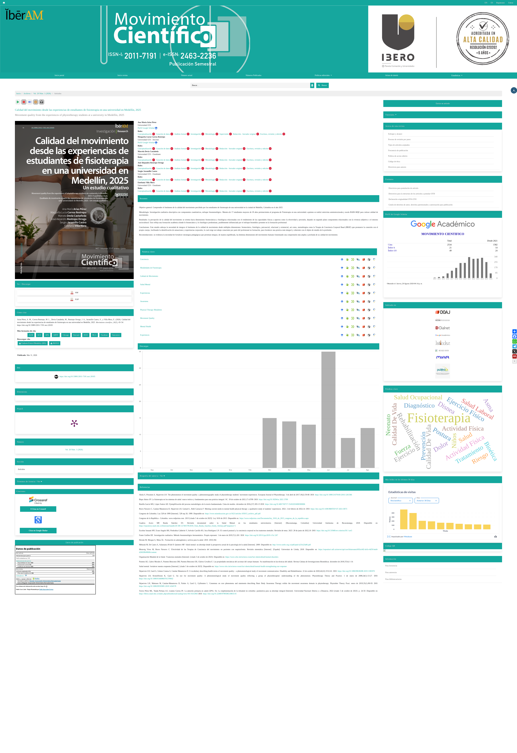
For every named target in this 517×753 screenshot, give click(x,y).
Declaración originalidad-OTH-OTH (402, 199)
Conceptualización (145, 134)
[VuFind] (348, 259)
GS (26, 575)
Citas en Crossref (38, 509)
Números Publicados (253, 75)
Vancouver (116, 335)
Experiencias (145, 293)
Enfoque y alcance (395, 134)
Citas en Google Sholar (38, 531)
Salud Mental (145, 285)
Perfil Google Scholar (146, 128)
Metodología (210, 134)
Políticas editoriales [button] (322, 75)
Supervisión (223, 134)
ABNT (55, 335)
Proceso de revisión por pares (399, 139)
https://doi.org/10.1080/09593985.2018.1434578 (157, 586)
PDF (76, 293)
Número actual (186, 75)
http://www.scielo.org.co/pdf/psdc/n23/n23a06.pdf (292, 545)
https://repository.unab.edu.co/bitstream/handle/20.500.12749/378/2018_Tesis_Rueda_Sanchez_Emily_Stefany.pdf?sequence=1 (187, 526)
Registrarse (500, 3)
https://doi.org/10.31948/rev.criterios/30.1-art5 (334, 531)
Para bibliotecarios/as (393, 579)
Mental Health (145, 327)
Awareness (144, 301)
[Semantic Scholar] (375, 259)
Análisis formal (180, 134)
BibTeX (55, 343)
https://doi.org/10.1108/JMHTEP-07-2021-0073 (329, 509)
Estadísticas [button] (456, 75)
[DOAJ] (364, 259)
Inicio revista (122, 75)
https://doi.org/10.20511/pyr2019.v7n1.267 (261, 535)
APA (47, 335)
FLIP (77, 299)
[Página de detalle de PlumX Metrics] (74, 423)
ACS (39, 335)
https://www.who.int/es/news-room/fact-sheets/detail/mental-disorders (251, 557)
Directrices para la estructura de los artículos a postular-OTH (412, 194)
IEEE (86, 335)
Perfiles (37, 578)
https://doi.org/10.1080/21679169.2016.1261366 (333, 495)
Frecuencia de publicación (398, 150)
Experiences (144, 335)
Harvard (76, 335)
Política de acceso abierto (397, 156)
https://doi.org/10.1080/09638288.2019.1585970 (356, 571)
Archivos (27, 94)
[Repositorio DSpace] (353, 259)
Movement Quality (147, 318)
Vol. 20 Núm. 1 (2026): (42, 94)
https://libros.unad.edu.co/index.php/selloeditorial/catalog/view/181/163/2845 (168, 594)
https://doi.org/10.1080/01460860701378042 (156, 579)
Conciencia (144, 259)
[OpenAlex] (370, 259)
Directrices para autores (397, 167)
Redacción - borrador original (244, 134)
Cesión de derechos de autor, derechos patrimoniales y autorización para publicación (421, 205)
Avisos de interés (391, 75)
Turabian (104, 335)
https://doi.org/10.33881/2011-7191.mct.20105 (77, 376)
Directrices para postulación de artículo (403, 188)
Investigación (196, 134)
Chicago (66, 335)
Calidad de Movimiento (149, 276)
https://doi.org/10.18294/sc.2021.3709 (273, 499)
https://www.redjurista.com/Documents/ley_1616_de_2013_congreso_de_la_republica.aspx (274, 518)
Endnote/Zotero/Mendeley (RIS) (33, 343)
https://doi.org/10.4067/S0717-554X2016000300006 (285, 504)
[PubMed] (359, 259)
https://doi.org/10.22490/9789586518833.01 (220, 594)
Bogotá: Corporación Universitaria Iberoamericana (45, 581)
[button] (514, 90)
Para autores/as (391, 572)
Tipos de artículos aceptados (399, 145)
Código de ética (394, 162)
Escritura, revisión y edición (271, 134)
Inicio (18, 94)
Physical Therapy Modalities (151, 310)
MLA (94, 335)
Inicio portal (59, 75)
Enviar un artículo (443, 103)
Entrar (510, 3)
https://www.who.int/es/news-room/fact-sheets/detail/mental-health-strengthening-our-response (251, 566)
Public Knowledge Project (46, 589)
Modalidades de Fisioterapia (150, 268)
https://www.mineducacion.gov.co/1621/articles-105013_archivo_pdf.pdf (233, 514)
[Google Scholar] (343, 259)
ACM (31, 335)
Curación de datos (163, 134)
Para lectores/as (391, 566)
